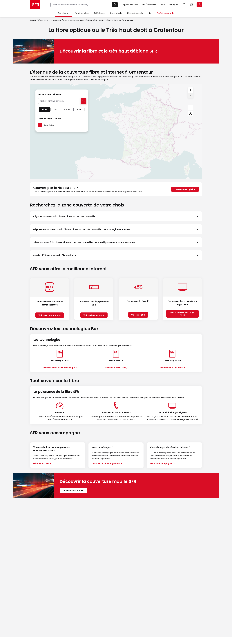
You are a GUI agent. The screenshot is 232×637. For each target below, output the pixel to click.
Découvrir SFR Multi (42, 463)
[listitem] (116, 216)
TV (150, 13)
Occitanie (102, 20)
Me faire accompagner (161, 463)
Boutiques (173, 4)
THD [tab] (55, 109)
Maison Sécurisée (135, 13)
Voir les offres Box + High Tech (182, 313)
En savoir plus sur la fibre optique (59, 367)
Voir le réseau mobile (73, 490)
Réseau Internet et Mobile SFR (49, 20)
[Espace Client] (198, 5)
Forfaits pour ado (165, 13)
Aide (163, 4)
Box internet (63, 13)
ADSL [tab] (79, 109)
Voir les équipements (94, 315)
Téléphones (99, 13)
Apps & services (130, 4)
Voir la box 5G (138, 315)
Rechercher (115, 4)
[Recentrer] (190, 107)
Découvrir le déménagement (106, 463)
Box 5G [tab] (67, 109)
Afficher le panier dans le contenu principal (184, 4)
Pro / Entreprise (149, 4)
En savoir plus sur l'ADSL (171, 367)
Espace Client (199, 5)
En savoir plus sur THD (115, 367)
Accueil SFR (35, 4)
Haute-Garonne (114, 20)
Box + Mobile (116, 13)
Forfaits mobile (82, 13)
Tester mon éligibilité (185, 189)
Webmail (191, 4)
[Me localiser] (190, 113)
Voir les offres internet (50, 315)
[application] (116, 131)
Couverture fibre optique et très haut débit (80, 20)
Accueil (33, 20)
